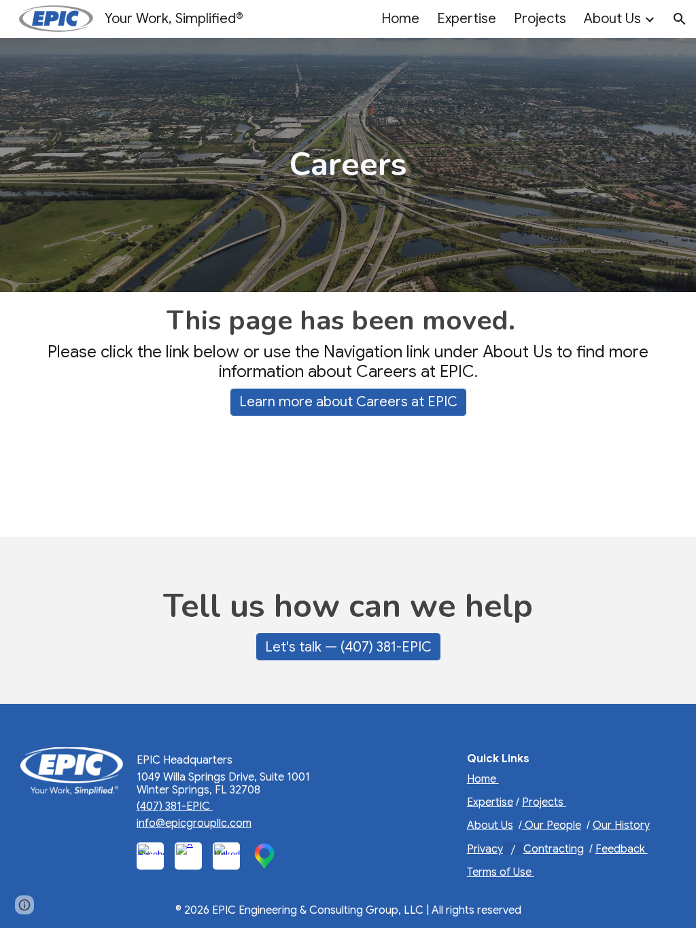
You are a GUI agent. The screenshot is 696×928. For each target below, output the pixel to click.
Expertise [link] (466, 18)
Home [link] (400, 18)
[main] (348, 165)
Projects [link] (540, 18)
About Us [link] (612, 18)
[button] (679, 19)
